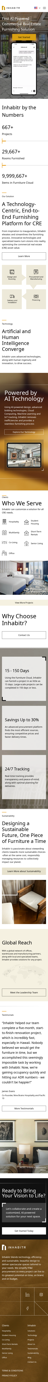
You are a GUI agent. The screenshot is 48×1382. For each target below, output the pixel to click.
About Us (31, 1344)
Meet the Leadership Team (24, 992)
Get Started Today (24, 1230)
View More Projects (24, 602)
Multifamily (6, 1348)
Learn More (24, 256)
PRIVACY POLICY (9, 1375)
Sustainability (33, 1353)
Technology (32, 1335)
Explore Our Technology (24, 432)
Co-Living (6, 1340)
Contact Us (24, 635)
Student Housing (9, 1335)
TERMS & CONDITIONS (12, 1370)
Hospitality (6, 1331)
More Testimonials (24, 1108)
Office (4, 1357)
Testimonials (33, 1348)
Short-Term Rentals (10, 1344)
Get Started (24, 37)
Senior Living (7, 1353)
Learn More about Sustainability (24, 871)
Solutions (31, 1331)
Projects (31, 1340)
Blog (29, 1357)
